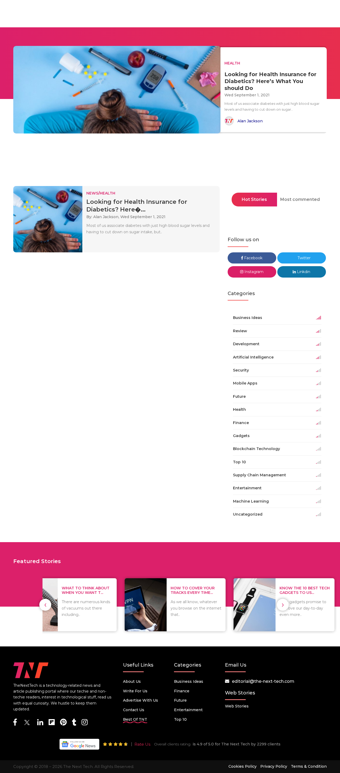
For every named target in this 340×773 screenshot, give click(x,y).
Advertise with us (140, 700)
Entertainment (188, 709)
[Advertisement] (170, 161)
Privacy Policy (273, 766)
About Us (132, 681)
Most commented (300, 199)
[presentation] (45, 605)
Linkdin (303, 271)
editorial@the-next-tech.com (263, 681)
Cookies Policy (242, 766)
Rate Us (142, 744)
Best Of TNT (135, 719)
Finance (181, 691)
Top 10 (180, 719)
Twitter (303, 258)
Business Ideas (188, 681)
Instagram (253, 271)
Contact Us (133, 709)
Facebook (252, 258)
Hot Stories (254, 199)
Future (180, 700)
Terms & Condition (309, 766)
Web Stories (237, 706)
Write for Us (135, 691)
